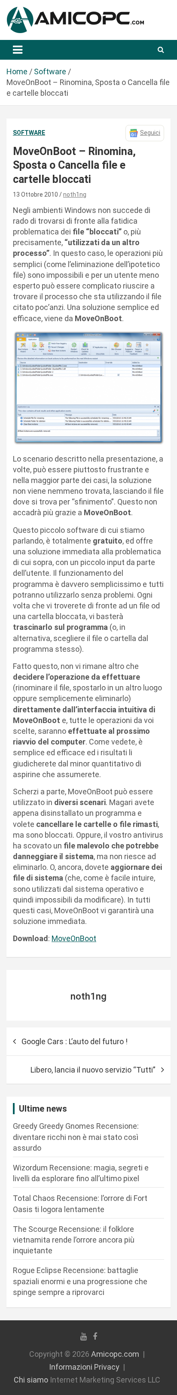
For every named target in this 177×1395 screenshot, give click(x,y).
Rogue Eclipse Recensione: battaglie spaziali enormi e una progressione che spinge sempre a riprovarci (80, 1281)
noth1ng (74, 194)
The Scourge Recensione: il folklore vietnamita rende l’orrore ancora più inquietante (73, 1240)
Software (29, 132)
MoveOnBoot (74, 938)
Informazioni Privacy (84, 1366)
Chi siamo (31, 1379)
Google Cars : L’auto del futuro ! (74, 1041)
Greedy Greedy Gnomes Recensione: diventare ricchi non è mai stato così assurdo (76, 1136)
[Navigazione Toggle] (17, 50)
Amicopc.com (115, 1354)
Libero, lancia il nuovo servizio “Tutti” (93, 1069)
